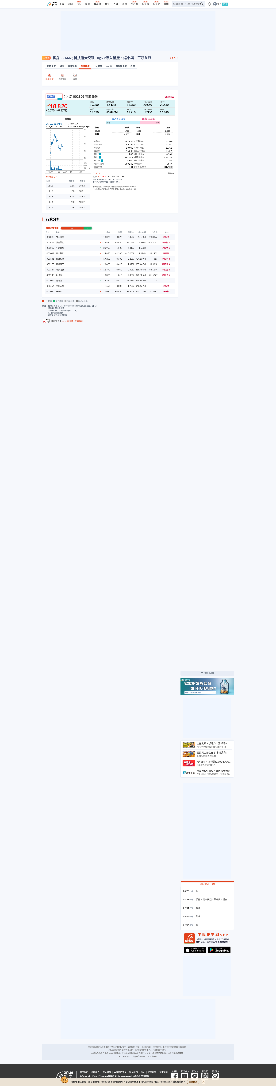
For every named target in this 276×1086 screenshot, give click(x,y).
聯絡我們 (133, 1072)
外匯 (115, 4)
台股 (79, 4)
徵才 (143, 1072)
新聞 (70, 4)
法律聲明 (163, 1072)
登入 (219, 4)
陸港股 (97, 4)
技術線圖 (209, 673)
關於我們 (84, 1072)
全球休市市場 (207, 883)
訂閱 (166, 4)
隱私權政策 (178, 1081)
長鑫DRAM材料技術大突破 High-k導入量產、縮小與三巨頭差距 (102, 58)
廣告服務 (107, 1072)
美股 (87, 4)
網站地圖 (152, 1072)
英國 (198, 899)
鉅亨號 (156, 4)
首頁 (61, 4)
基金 (107, 4)
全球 (124, 4)
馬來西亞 (207, 899)
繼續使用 (193, 1081)
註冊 (225, 4)
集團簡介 (95, 1072)
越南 (225, 899)
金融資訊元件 (120, 1072)
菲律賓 (217, 899)
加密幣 (134, 4)
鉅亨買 (145, 4)
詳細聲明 (179, 1053)
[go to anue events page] (209, 4)
